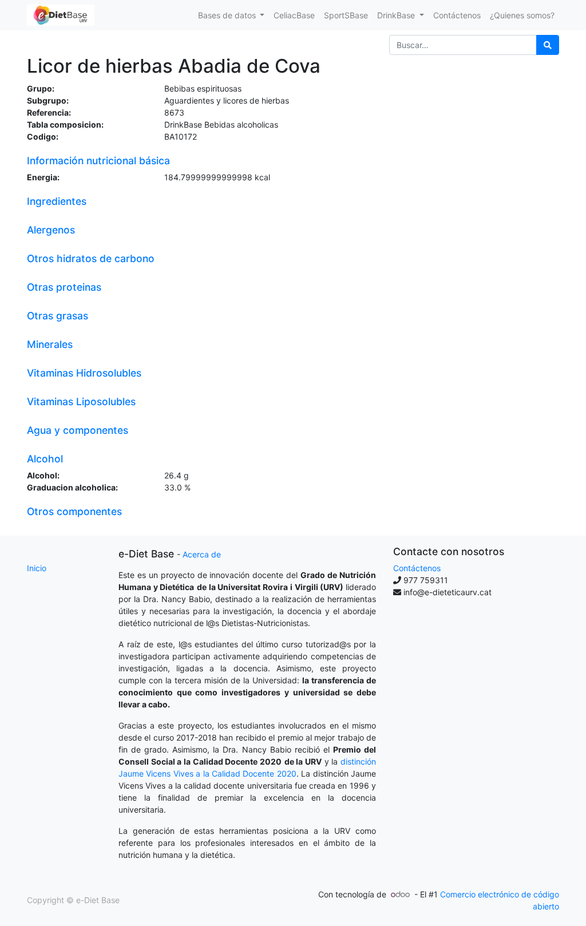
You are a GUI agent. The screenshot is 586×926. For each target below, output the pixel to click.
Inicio (36, 568)
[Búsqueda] (547, 45)
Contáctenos (417, 568)
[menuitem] (294, 15)
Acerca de (202, 554)
